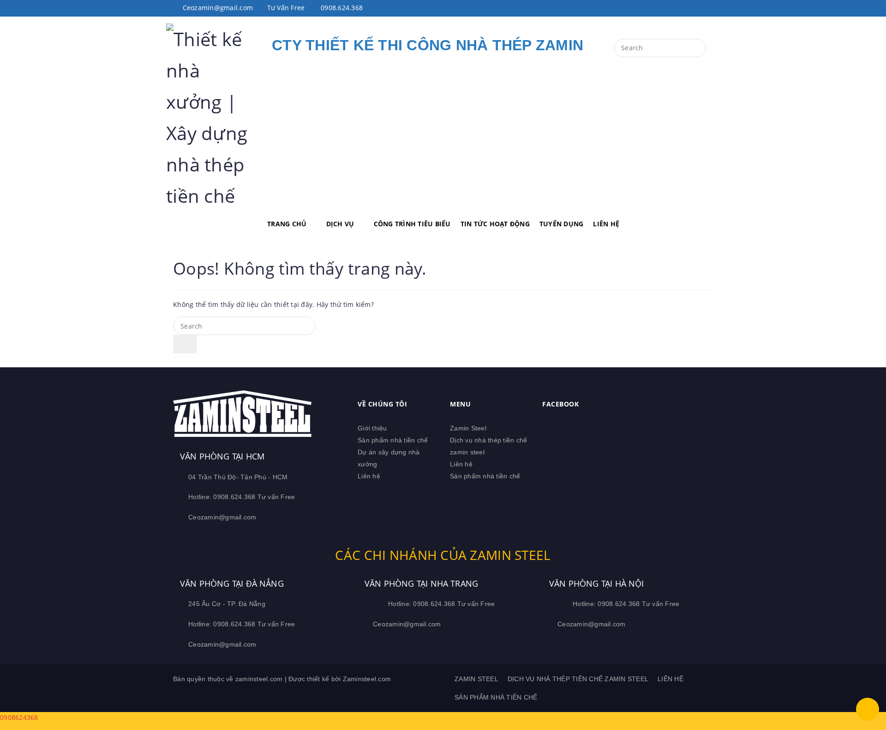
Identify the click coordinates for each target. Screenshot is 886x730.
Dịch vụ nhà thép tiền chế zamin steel (578, 679)
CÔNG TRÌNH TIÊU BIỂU (412, 223)
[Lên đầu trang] (867, 709)
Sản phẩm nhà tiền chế (393, 440)
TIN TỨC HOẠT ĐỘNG (495, 223)
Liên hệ (369, 476)
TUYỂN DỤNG (561, 223)
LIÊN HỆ (606, 223)
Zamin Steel (468, 428)
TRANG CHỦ (286, 223)
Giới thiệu (372, 428)
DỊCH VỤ (340, 223)
